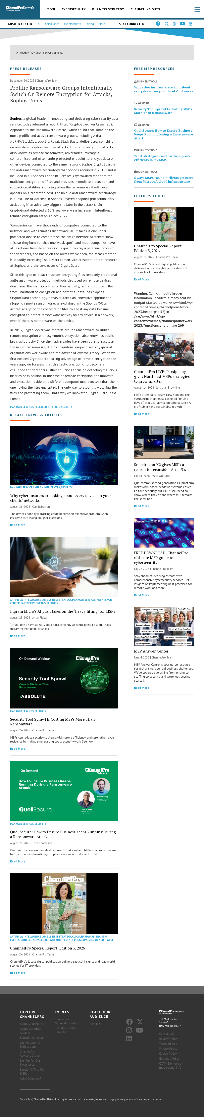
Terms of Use (168, 1043)
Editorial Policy (169, 1058)
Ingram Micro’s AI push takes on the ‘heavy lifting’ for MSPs (62, 611)
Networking (53, 940)
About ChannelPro (32, 1024)
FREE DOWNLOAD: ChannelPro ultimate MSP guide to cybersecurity (161, 557)
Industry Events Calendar (65, 1030)
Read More (17, 525)
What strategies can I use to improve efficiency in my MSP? (162, 158)
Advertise (96, 1024)
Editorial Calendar (32, 1038)
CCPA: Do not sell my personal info (171, 1065)
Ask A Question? (30, 1078)
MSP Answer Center (47, 487)
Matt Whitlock (161, 476)
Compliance (52, 24)
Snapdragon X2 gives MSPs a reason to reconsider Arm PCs (160, 467)
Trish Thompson (42, 843)
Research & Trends (47, 407)
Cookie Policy (168, 1053)
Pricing (90, 24)
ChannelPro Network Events (66, 1021)
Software (107, 940)
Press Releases (26, 68)
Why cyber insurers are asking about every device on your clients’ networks (60, 498)
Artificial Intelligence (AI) (28, 600)
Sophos (16, 118)
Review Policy (168, 1039)
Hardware (87, 936)
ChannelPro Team (47, 80)
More (102, 24)
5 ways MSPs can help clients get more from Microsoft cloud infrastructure (163, 179)
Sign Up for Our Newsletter (30, 1062)
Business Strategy (108, 9)
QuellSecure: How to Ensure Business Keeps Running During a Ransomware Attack (63, 834)
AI (39, 24)
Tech (51, 9)
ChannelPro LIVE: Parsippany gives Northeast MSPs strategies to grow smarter (162, 376)
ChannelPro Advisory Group (30, 1053)
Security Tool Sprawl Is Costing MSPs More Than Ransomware (52, 721)
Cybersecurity (74, 9)
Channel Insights (145, 9)
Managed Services (22, 407)
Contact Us (166, 1034)
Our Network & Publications (30, 1044)
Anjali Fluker (39, 617)
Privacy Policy (168, 1048)
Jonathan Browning (168, 387)
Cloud (76, 936)
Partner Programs (33, 603)
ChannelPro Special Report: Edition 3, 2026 (47, 948)
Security (67, 407)
